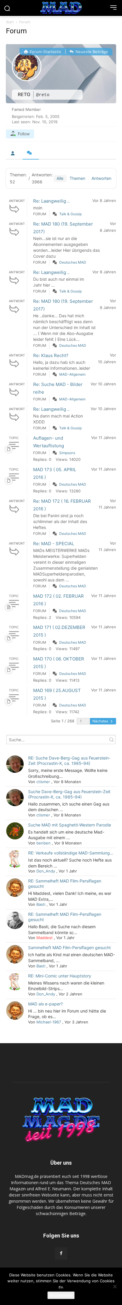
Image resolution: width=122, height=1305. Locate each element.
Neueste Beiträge (91, 51)
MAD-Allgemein (72, 374)
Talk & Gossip (70, 214)
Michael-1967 (48, 1022)
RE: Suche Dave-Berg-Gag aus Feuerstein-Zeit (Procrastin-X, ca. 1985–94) (69, 760)
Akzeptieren (61, 1295)
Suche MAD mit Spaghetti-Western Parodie (69, 824)
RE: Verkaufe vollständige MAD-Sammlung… (70, 852)
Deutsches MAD (72, 262)
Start (10, 21)
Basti (40, 904)
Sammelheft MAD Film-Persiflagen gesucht (69, 947)
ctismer (43, 781)
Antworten (101, 178)
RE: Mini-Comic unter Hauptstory (59, 975)
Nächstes (100, 721)
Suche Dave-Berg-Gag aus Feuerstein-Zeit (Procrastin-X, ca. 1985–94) (69, 794)
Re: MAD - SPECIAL (53, 543)
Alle (60, 178)
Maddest (44, 937)
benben (43, 843)
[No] (115, 1286)
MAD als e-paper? (45, 1003)
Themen (77, 178)
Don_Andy (45, 871)
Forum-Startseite (45, 51)
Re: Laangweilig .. (51, 201)
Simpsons (67, 453)
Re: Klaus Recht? (50, 355)
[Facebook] (61, 1253)
